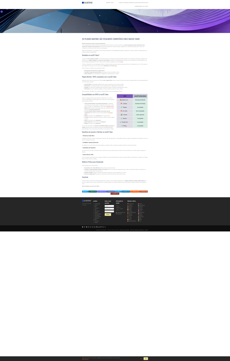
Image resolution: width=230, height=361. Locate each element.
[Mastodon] (101, 227)
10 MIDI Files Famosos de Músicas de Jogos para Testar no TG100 (133, 2)
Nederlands (142, 212)
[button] (85, 192)
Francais (130, 206)
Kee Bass (96, 212)
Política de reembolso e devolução (137, 229)
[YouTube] (87, 227)
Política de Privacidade (124, 229)
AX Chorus (97, 220)
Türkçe (130, 218)
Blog (112, 2)
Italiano (130, 208)
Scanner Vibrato (98, 216)
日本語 (130, 209)
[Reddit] (99, 227)
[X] (105, 227)
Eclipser (96, 222)
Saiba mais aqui (85, 359)
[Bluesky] (83, 227)
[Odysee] (89, 227)
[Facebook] (85, 227)
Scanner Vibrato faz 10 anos (141, 6)
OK (145, 358)
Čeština (141, 215)
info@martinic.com (121, 212)
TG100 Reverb (97, 203)
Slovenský (142, 216)
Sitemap (146, 229)
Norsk (141, 208)
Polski (141, 213)
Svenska (141, 206)
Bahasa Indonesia (132, 220)
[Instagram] (91, 227)
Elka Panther (97, 215)
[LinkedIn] (95, 227)
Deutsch (130, 205)
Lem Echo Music (98, 213)
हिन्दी (140, 218)
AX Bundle (97, 208)
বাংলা (140, 220)
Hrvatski (141, 209)
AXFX (95, 206)
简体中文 (130, 215)
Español (130, 210)
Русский (130, 213)
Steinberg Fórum (110, 106)
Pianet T (96, 205)
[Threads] (103, 227)
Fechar (141, 358)
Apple (121, 61)
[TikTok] (93, 227)
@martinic (119, 213)
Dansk (141, 203)
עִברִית (141, 210)
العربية (130, 216)
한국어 (130, 219)
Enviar (107, 214)
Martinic (108, 2)
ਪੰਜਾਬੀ (141, 219)
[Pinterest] (97, 227)
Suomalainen (142, 205)
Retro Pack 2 (97, 210)
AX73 (96, 209)
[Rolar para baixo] (115, 21)
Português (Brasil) (132, 212)
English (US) (131, 203)
